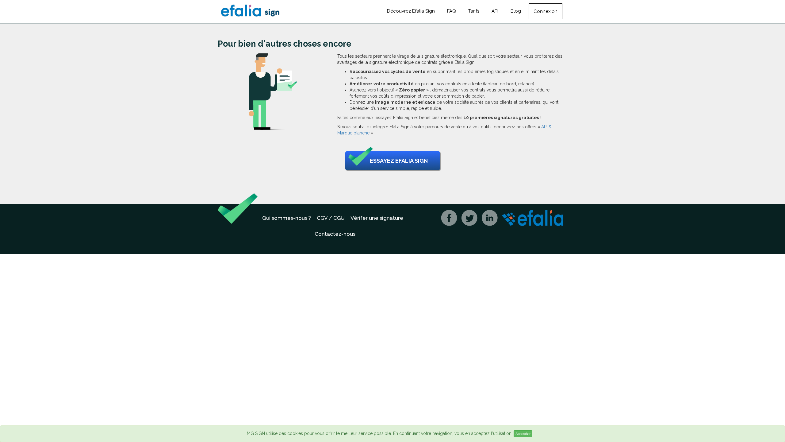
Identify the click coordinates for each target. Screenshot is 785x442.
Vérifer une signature (376, 218)
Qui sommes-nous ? (286, 218)
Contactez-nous (335, 234)
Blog (516, 11)
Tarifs (473, 11)
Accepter (522, 434)
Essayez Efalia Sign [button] (399, 160)
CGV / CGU (331, 218)
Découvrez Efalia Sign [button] (411, 11)
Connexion (545, 11)
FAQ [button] (451, 11)
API (495, 11)
